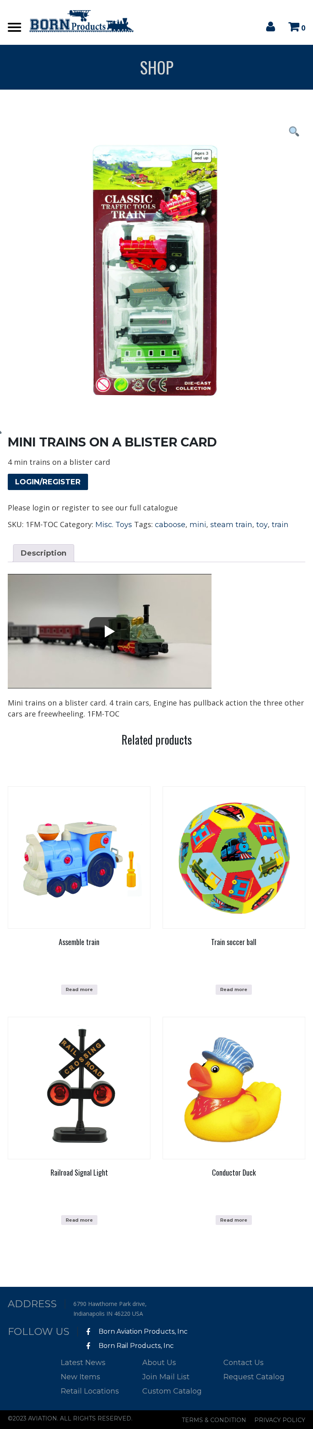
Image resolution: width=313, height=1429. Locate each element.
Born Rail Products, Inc (135, 1346)
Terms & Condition (214, 1420)
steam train (231, 524)
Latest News (83, 1362)
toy (262, 524)
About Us (159, 1362)
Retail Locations (90, 1391)
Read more (79, 989)
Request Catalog (253, 1376)
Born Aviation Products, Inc (142, 1331)
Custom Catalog (172, 1391)
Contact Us (243, 1362)
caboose (170, 524)
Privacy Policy (279, 1420)
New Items (80, 1376)
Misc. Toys (113, 524)
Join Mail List (166, 1376)
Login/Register (48, 481)
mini (198, 524)
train (280, 524)
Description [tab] (43, 553)
